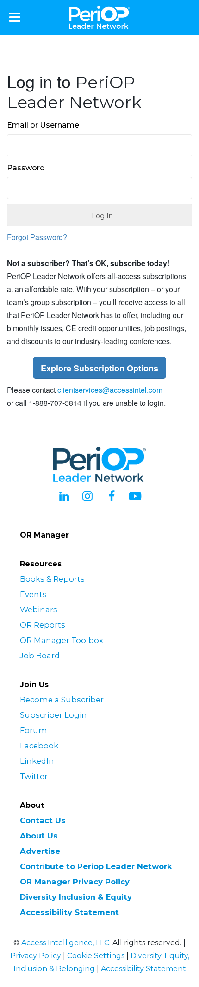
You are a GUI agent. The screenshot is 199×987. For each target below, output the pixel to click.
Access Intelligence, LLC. (66, 942)
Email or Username (43, 125)
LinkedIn (37, 761)
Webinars (38, 609)
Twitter (34, 776)
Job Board (40, 655)
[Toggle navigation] (15, 17)
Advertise (40, 851)
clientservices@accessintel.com (109, 389)
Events (33, 594)
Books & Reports (52, 579)
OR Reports (42, 625)
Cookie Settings (95, 955)
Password (26, 167)
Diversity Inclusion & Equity (76, 897)
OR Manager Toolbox (61, 640)
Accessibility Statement (69, 912)
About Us (39, 835)
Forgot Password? (37, 237)
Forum (33, 730)
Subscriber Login (53, 715)
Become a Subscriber (62, 699)
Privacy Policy (35, 955)
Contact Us (43, 820)
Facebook (39, 745)
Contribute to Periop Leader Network (96, 866)
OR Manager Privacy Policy (75, 881)
